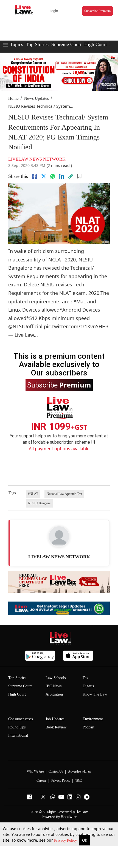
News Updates (36, 98)
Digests (88, 686)
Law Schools (56, 678)
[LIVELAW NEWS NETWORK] (59, 536)
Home (13, 98)
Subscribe (59, 384)
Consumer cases (20, 719)
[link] (70, 176)
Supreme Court (66, 44)
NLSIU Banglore (39, 503)
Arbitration (54, 694)
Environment (93, 719)
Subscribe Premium (97, 11)
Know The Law (95, 694)
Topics (16, 44)
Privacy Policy (66, 840)
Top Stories (37, 44)
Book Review (56, 727)
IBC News (53, 686)
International (18, 735)
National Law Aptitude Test (64, 494)
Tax (85, 678)
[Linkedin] (61, 176)
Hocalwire (69, 817)
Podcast (88, 727)
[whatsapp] (52, 176)
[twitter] (43, 176)
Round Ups (17, 727)
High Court (95, 44)
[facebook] (34, 176)
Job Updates (55, 719)
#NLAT (33, 494)
